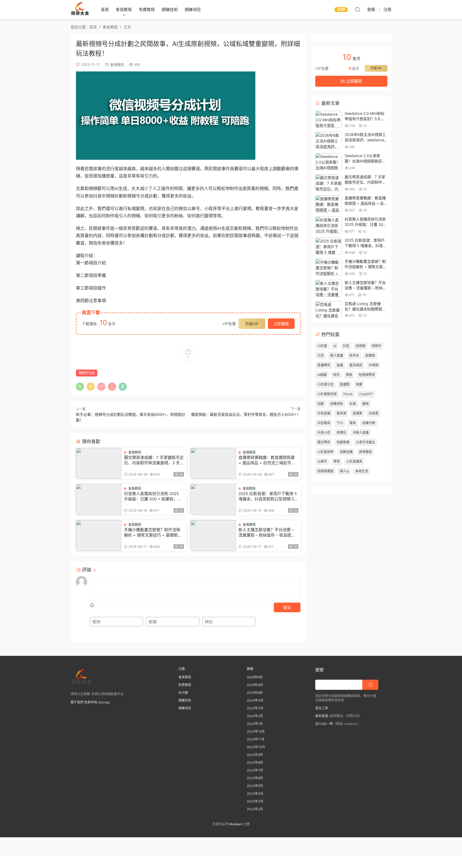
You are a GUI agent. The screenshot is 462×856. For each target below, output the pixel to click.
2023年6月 (255, 778)
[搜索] (357, 9)
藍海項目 (355, 365)
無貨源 (341, 413)
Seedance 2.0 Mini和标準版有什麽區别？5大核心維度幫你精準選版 (364, 118)
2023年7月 (255, 770)
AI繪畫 (322, 375)
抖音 (346, 346)
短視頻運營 (325, 471)
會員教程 (124, 9)
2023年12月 (256, 731)
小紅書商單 (325, 452)
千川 (340, 423)
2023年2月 (255, 809)
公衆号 (322, 461)
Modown (235, 824)
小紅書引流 (325, 384)
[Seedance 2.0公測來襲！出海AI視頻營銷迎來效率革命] (328, 161)
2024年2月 (255, 716)
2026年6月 (255, 677)
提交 (287, 607)
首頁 (105, 9)
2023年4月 (255, 794)
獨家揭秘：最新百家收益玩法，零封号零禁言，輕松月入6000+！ (246, 414)
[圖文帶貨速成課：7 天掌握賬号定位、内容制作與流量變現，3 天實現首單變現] (98, 463)
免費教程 (147, 9)
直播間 (344, 384)
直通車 (357, 413)
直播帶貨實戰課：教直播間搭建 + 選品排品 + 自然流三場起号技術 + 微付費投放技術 (266, 460)
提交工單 (321, 708)
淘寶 (359, 384)
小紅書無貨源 (327, 394)
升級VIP (252, 323)
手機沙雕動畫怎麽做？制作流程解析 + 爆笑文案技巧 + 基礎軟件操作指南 (153, 532)
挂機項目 (336, 404)
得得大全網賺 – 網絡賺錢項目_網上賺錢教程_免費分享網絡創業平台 (80, 9)
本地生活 (361, 471)
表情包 (341, 433)
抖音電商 (323, 423)
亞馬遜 (373, 413)
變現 (365, 404)
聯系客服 (321, 716)
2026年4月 (255, 685)
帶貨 (336, 461)
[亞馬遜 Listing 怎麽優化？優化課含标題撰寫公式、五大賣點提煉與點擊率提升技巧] (328, 309)
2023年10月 (256, 747)
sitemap (104, 702)
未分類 (183, 693)
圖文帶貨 (323, 442)
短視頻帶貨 (367, 375)
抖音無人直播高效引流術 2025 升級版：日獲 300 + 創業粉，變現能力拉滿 (153, 496)
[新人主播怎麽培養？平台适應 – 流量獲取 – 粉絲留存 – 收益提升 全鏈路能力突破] (213, 535)
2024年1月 (255, 724)
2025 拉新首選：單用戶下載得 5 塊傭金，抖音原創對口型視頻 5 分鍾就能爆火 (267, 496)
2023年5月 (255, 786)
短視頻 (360, 346)
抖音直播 (323, 413)
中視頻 (373, 365)
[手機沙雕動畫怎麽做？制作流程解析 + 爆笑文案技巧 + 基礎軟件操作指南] (98, 535)
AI (334, 346)
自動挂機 (346, 452)
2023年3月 (255, 801)
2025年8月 (255, 693)
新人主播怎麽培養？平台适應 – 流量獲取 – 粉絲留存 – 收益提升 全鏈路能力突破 (266, 532)
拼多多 (354, 355)
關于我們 (77, 702)
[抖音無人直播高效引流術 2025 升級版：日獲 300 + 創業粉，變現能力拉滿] (98, 499)
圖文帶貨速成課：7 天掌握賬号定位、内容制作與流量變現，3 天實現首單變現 (154, 460)
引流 (320, 355)
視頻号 (376, 346)
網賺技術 (170, 9)
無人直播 (336, 355)
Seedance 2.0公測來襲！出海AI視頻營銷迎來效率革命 (365, 160)
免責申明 (90, 702)
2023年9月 (255, 755)
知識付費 (368, 423)
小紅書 (322, 346)
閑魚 (349, 375)
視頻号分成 (87, 373)
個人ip (344, 471)
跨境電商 (365, 452)
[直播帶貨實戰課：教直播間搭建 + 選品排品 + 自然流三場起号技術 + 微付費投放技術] (213, 463)
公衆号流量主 (365, 442)
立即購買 (281, 323)
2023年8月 (255, 762)
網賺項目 (193, 9)
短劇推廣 (343, 442)
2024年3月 (255, 708)
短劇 (320, 404)
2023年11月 (255, 739)
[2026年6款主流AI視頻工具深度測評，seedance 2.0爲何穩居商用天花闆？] (328, 140)
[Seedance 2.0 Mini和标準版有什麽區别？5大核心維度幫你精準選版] (328, 119)
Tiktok (348, 394)
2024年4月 (255, 700)
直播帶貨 (323, 365)
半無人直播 (361, 433)
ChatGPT (366, 394)
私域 (352, 404)
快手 (336, 375)
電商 (352, 423)
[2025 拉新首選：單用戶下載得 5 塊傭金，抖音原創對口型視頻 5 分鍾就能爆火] (213, 499)
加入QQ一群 (324, 724)
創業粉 (370, 355)
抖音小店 (323, 433)
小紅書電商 (354, 461)
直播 (340, 365)
